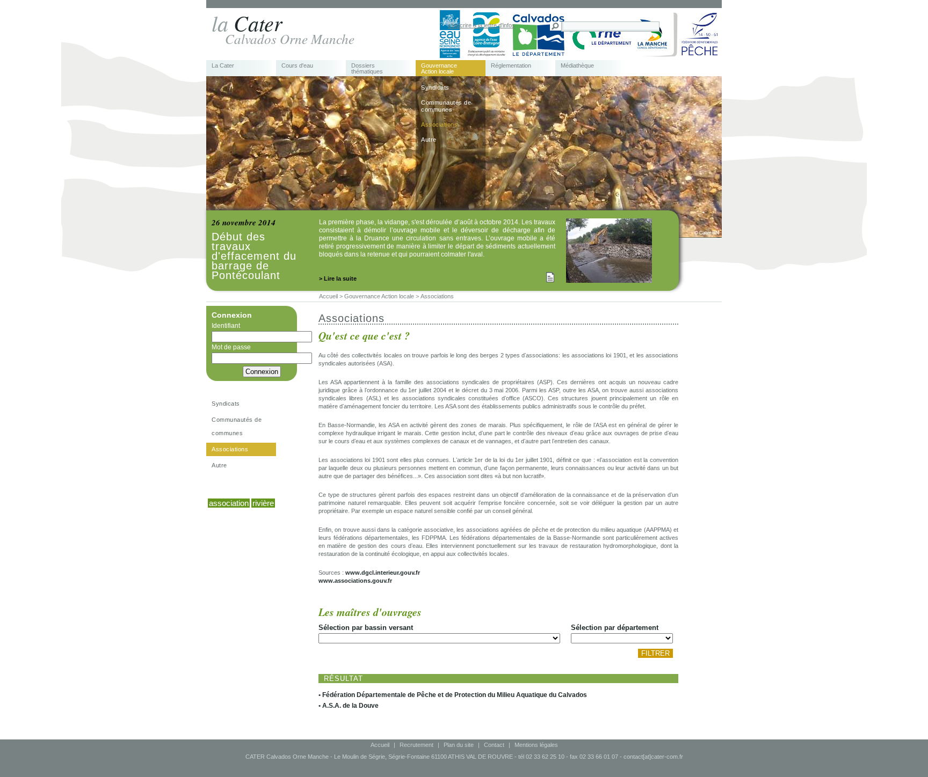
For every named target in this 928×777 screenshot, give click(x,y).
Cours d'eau (297, 66)
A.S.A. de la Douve (350, 705)
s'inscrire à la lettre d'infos (481, 25)
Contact (494, 745)
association (229, 503)
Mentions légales (536, 745)
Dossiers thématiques (367, 69)
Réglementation (511, 66)
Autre (429, 139)
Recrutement (416, 745)
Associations (439, 124)
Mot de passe (231, 347)
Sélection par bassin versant (365, 628)
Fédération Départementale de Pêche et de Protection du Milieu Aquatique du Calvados (454, 695)
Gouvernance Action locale (439, 69)
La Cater (223, 66)
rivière (263, 503)
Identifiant (226, 325)
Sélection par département (614, 628)
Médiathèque (577, 66)
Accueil (380, 745)
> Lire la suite (338, 278)
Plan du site (459, 745)
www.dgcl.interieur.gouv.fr (382, 572)
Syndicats (435, 87)
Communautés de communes (446, 106)
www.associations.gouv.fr (355, 580)
